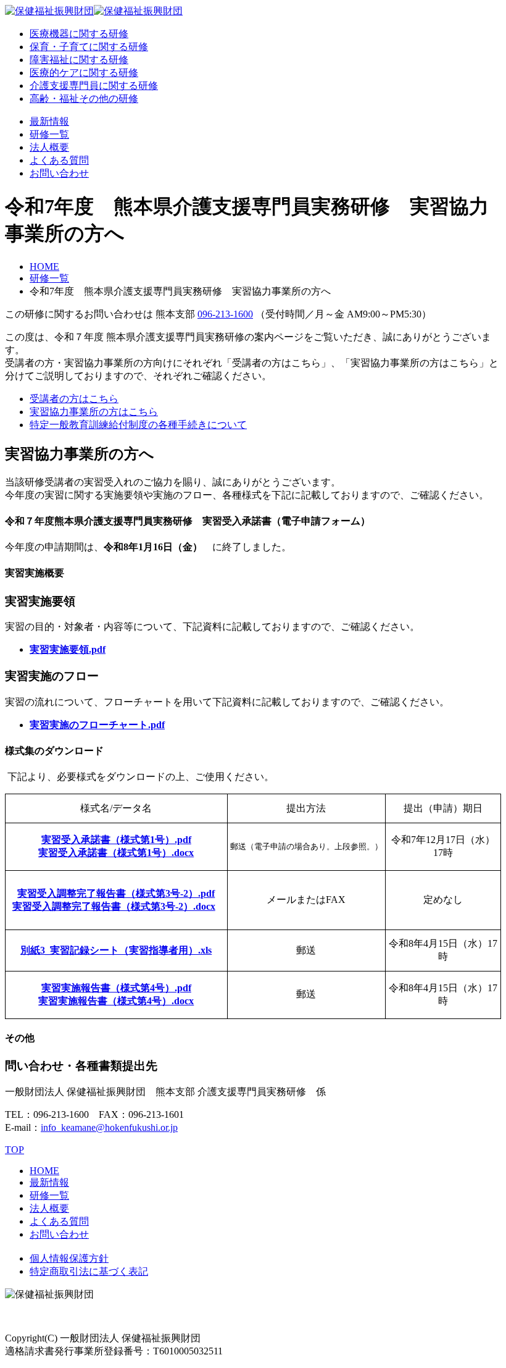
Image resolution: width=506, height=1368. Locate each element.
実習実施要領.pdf (68, 649)
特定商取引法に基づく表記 (89, 1271)
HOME (44, 266)
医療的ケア (84, 72)
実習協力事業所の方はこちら (94, 411)
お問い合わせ (59, 173)
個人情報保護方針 (69, 1258)
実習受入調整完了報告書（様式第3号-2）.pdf (116, 893)
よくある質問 (59, 160)
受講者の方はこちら (74, 398)
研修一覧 (49, 134)
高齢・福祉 (84, 98)
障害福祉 (79, 59)
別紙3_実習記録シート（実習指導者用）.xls (116, 950)
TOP (14, 1149)
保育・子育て (89, 46)
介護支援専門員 (94, 85)
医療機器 (79, 33)
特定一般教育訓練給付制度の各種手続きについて (138, 424)
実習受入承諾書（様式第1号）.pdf (116, 839)
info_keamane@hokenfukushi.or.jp (109, 1127)
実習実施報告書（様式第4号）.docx (116, 1001)
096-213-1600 (225, 314)
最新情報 (49, 121)
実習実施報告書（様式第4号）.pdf (116, 988)
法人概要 (49, 147)
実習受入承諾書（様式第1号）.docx (116, 852)
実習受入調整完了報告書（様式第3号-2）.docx (113, 906)
